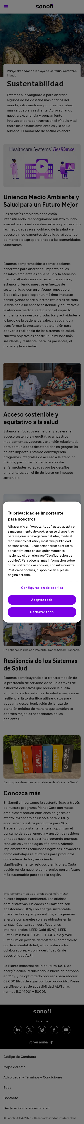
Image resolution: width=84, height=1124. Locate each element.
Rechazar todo (42, 612)
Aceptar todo (42, 599)
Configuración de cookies (42, 587)
